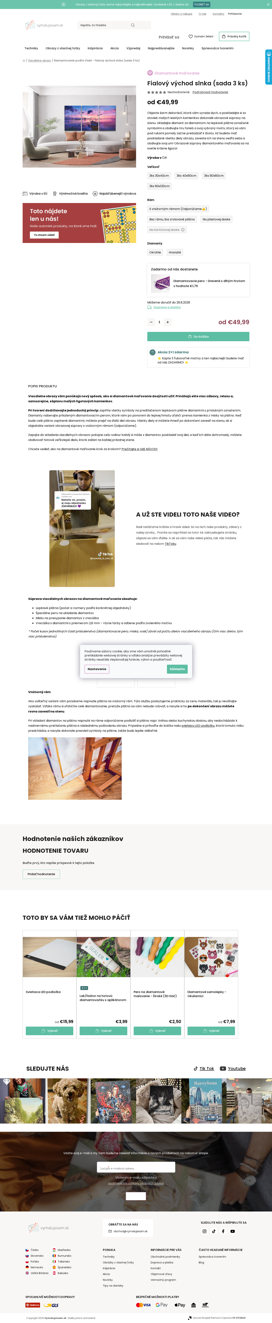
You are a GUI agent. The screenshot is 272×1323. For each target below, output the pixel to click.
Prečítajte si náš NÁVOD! (140, 449)
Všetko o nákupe (181, 14)
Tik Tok (207, 1068)
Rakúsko (63, 1273)
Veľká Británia (39, 1273)
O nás (202, 14)
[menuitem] (31, 48)
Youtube (237, 1068)
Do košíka (201, 336)
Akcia (106, 1274)
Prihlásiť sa (169, 37)
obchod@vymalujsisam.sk (130, 1231)
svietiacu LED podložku (198, 726)
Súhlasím (177, 669)
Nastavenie (97, 669)
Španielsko (64, 1267)
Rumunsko (64, 1256)
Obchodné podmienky (165, 1257)
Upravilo (234, 1317)
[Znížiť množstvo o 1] (151, 322)
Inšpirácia (109, 1268)
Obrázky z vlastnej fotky (118, 1262)
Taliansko (64, 1261)
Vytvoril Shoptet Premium (207, 1317)
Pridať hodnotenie (41, 874)
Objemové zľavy (161, 1274)
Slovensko (37, 1256)
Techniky (109, 1257)
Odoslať (136, 1196)
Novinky (108, 1280)
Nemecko (37, 1267)
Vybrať (52, 1031)
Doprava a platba (167, 307)
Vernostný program (163, 1280)
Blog (201, 1262)
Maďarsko (64, 1250)
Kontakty (218, 14)
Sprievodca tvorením (212, 1257)
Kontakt (156, 1268)
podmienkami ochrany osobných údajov (136, 1183)
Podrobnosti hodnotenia (210, 92)
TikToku (170, 544)
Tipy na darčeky (113, 1286)
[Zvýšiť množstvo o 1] (168, 322)
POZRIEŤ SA (202, 4)
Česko (35, 1250)
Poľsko (35, 1261)
